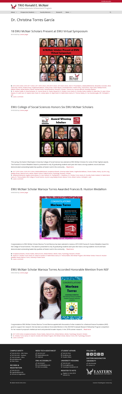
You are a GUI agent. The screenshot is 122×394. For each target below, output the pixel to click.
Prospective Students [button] (27, 12)
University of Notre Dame (37, 257)
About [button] (13, 12)
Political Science (47, 173)
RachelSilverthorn (49, 89)
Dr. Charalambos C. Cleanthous (59, 175)
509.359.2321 (16, 370)
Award (15, 255)
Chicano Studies (91, 171)
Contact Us (91, 365)
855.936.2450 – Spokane (19, 355)
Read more (70, 167)
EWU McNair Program (77, 255)
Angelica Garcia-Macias (32, 175)
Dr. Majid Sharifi (54, 93)
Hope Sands (93, 87)
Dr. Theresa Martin (20, 177)
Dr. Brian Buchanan (29, 91)
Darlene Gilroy (77, 87)
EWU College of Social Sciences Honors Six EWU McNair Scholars (52, 107)
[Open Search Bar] (110, 12)
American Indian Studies (67, 171)
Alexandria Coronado (101, 86)
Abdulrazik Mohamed (19, 175)
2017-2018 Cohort (40, 86)
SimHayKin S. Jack (86, 177)
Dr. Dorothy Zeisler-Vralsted (83, 91)
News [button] (67, 12)
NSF (76, 336)
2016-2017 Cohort (29, 86)
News (60, 254)
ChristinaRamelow (67, 87)
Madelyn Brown (101, 87)
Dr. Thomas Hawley (79, 93)
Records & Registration (18, 374)
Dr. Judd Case (20, 93)
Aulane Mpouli (57, 87)
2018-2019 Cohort (51, 86)
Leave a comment (18, 97)
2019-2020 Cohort (63, 86)
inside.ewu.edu (106, 1)
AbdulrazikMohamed (88, 86)
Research (59, 12)
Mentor (32, 89)
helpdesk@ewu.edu (42, 355)
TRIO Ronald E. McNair (33, 5)
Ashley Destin (49, 87)
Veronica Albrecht (79, 89)
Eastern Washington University (102, 383)
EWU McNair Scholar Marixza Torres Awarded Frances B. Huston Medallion (58, 189)
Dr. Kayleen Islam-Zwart (31, 93)
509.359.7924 (67, 353)
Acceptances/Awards (53, 171)
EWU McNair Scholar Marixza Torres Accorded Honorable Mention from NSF (60, 269)
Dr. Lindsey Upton (44, 93)
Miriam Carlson (38, 173)
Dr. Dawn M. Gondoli (39, 255)
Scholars (63, 89)
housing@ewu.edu (68, 365)
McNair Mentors (25, 89)
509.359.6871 (41, 363)
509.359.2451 (67, 363)
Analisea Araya (27, 87)
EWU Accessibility (42, 367)
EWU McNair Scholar (89, 255)
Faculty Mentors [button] (45, 12)
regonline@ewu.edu (17, 372)
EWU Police (15, 361)
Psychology (56, 173)
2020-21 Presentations (75, 86)
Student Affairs (67, 357)
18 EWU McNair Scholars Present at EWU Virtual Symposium (49, 31)
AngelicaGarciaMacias (38, 87)
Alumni (20, 87)
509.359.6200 (92, 363)
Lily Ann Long (105, 171)
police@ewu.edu (16, 359)
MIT (100, 93)
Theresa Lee (70, 89)
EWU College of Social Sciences (35, 177)
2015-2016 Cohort (18, 86)
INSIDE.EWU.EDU (20, 383)
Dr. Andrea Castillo (18, 91)
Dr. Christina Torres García (66, 91)
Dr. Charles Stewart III (53, 91)
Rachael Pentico (39, 89)
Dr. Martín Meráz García (66, 93)
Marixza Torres (67, 177)
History (99, 171)
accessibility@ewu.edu (43, 365)
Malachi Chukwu (15, 89)
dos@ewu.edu (67, 355)
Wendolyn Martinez (90, 89)
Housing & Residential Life (70, 367)
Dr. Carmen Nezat (41, 91)
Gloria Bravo (85, 87)
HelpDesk (40, 357)
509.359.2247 (41, 353)
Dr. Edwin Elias (96, 91)
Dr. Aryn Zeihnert (44, 175)
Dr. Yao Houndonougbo (92, 93)
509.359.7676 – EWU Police (20, 353)
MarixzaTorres (25, 173)
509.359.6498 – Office (18, 357)
